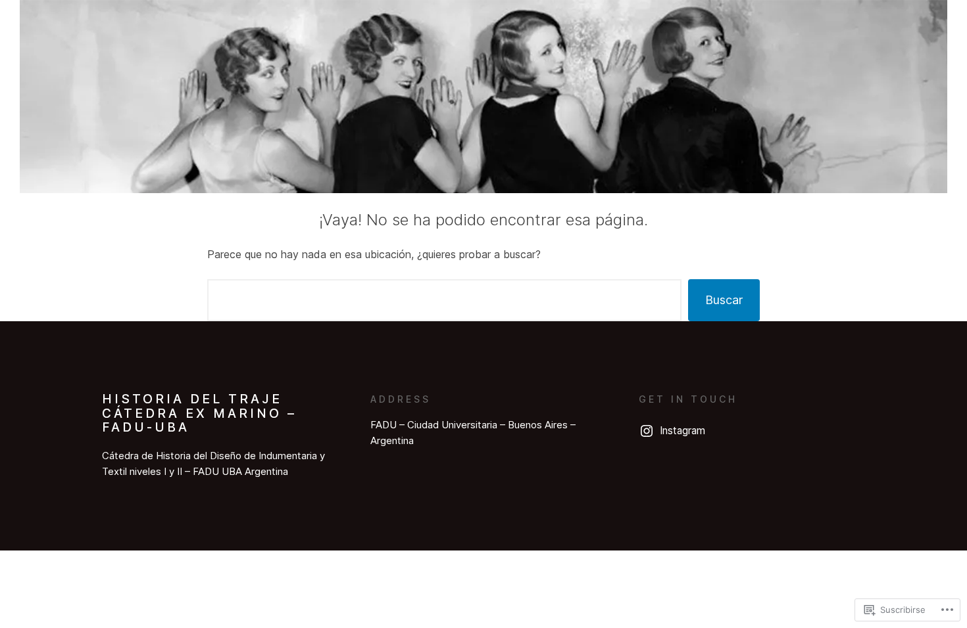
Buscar (724, 300)
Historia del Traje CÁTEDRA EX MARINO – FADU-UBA (199, 413)
